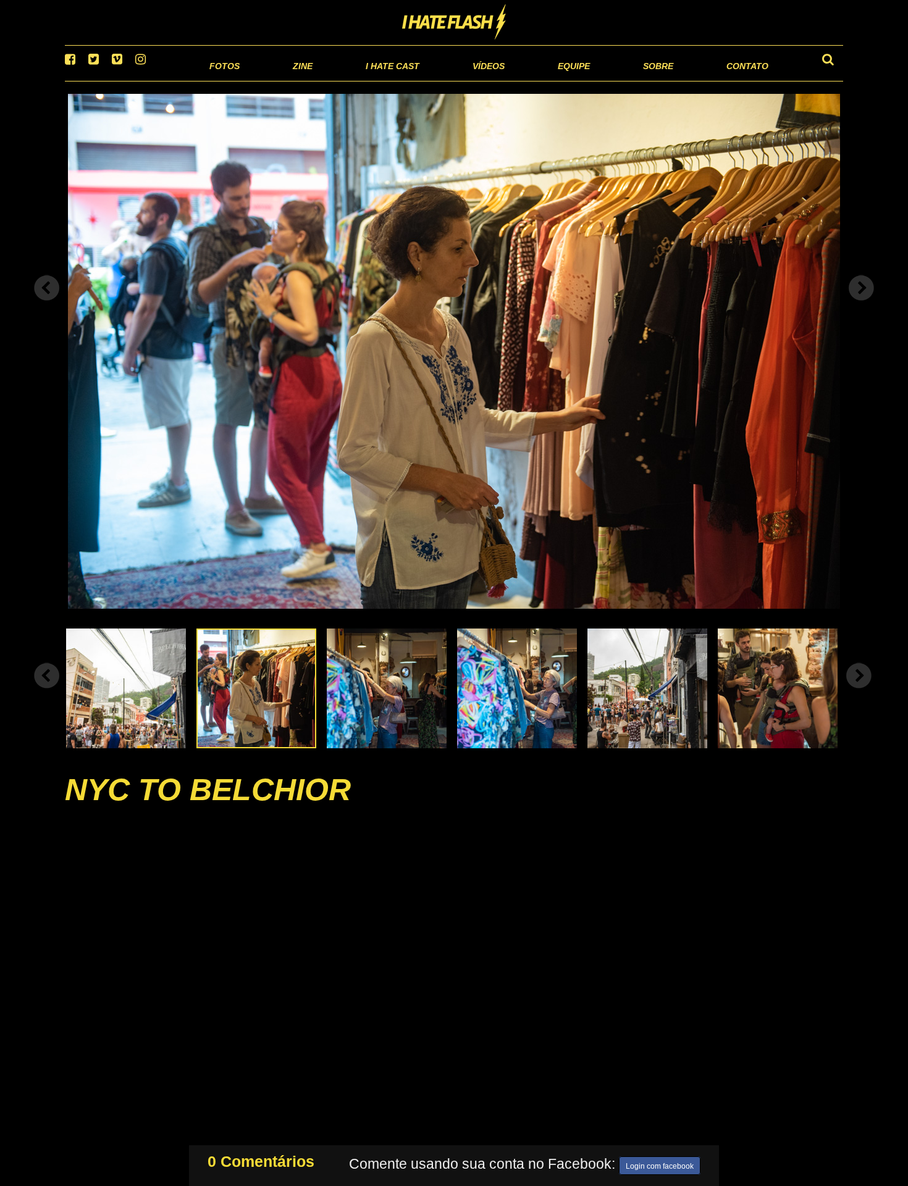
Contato (735, 80)
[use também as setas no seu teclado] (47, 304)
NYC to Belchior (208, 805)
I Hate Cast (326, 80)
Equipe (538, 80)
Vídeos (441, 80)
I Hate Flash (454, 22)
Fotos (139, 80)
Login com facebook (660, 1163)
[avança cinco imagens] (47, 691)
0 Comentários (261, 1158)
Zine (223, 80)
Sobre (633, 80)
